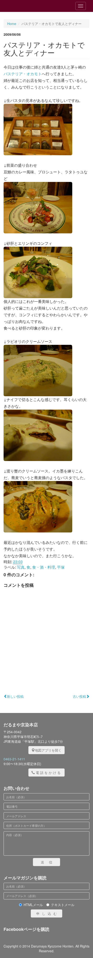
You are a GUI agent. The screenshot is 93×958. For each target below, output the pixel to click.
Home (11, 23)
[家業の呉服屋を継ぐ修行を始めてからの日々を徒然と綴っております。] (31, 6)
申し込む (47, 913)
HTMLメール (33, 904)
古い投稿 (79, 696)
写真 (21, 567)
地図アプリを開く (48, 750)
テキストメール (62, 904)
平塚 (61, 567)
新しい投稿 (15, 696)
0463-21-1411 (14, 759)
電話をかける (49, 772)
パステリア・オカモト (23, 73)
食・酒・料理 (43, 567)
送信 (49, 862)
